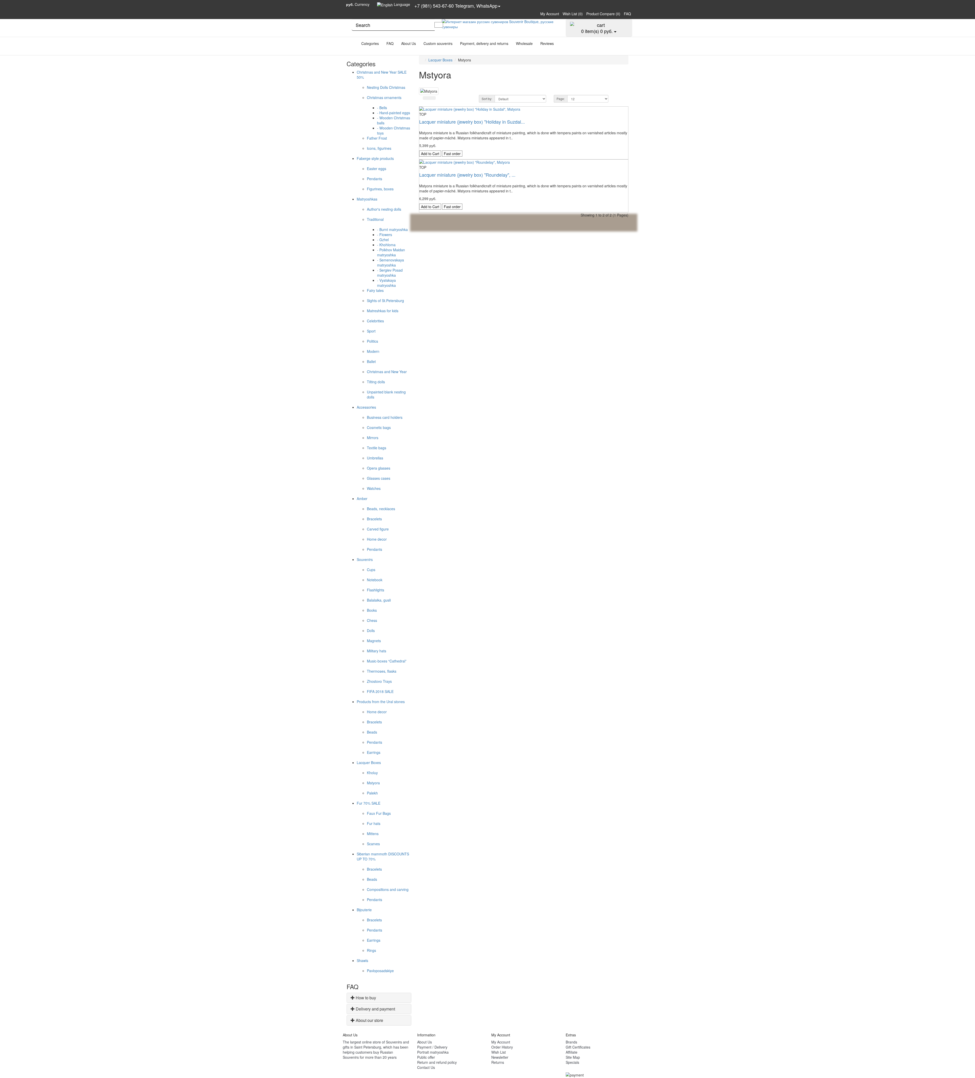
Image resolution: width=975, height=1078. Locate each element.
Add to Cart (430, 153)
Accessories (366, 407)
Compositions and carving (388, 889)
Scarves (373, 843)
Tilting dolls (376, 381)
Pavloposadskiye (380, 970)
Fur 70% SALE (368, 803)
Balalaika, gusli (379, 600)
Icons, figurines (379, 148)
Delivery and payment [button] (375, 1009)
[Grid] (432, 98)
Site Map (573, 1057)
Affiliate (571, 1052)
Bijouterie (364, 909)
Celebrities (375, 320)
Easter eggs (376, 168)
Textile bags (376, 447)
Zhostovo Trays (379, 681)
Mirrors (372, 437)
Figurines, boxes (380, 188)
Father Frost (377, 138)
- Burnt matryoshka (392, 229)
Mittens (373, 833)
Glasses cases (378, 478)
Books (372, 610)
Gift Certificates (578, 1047)
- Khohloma (386, 244)
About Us (408, 43)
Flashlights (375, 589)
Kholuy (372, 772)
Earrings (373, 752)
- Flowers (384, 234)
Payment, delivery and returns (484, 43)
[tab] (379, 998)
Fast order (452, 153)
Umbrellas (375, 457)
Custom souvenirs (438, 43)
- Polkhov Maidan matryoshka (391, 252)
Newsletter (499, 1057)
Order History (502, 1047)
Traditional (375, 219)
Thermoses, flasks (381, 671)
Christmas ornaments (384, 97)
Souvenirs (365, 559)
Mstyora (373, 782)
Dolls (371, 630)
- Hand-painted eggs (393, 112)
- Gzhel (383, 239)
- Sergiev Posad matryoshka (390, 273)
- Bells (382, 107)
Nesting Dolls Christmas (386, 87)
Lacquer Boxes (369, 762)
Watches (374, 488)
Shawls (362, 960)
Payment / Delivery (432, 1047)
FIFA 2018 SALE (380, 691)
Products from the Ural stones (381, 701)
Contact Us (426, 1067)
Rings (371, 950)
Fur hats (373, 823)
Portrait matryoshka (433, 1052)
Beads (372, 732)
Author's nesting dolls (384, 209)
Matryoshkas (367, 199)
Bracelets (374, 518)
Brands (571, 1041)
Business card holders (384, 417)
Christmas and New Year (387, 371)
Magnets (374, 640)
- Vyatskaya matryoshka (386, 283)
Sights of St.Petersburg (385, 300)
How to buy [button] (366, 998)
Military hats (376, 650)
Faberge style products (375, 158)
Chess (372, 620)
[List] (426, 98)
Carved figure (378, 529)
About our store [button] (369, 1020)
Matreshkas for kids (382, 310)
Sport (371, 331)
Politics (372, 341)
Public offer (426, 1057)
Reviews (547, 43)
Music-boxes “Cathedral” (387, 661)
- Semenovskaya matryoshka (390, 262)
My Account (500, 1041)
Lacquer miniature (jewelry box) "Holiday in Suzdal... (472, 121)
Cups (371, 569)
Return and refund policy (437, 1062)
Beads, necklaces (381, 508)
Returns (497, 1062)
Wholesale (524, 43)
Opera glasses (378, 468)
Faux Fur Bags (379, 813)
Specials (572, 1062)
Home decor (377, 539)
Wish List (498, 1052)
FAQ (390, 43)
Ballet (371, 361)
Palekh (372, 792)
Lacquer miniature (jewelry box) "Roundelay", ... (467, 174)
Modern (373, 351)
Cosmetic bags (379, 427)
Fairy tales (375, 290)
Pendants (374, 178)
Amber (362, 498)
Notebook (374, 579)
